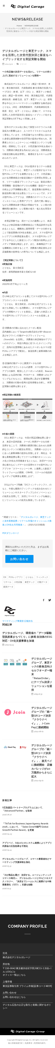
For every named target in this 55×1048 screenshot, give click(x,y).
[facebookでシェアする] (43, 600)
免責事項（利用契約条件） (36, 1043)
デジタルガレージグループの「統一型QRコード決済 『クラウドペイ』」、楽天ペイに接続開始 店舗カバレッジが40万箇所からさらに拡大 (41, 761)
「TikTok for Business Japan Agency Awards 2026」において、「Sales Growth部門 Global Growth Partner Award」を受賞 (25, 826)
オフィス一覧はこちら (14, 974)
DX (4, 577)
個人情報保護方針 (15, 1043)
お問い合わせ (19, 559)
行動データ (42, 582)
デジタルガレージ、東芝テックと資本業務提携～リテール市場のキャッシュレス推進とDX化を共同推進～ (26, 521)
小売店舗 (18, 582)
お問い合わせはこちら (14, 997)
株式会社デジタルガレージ (16, 957)
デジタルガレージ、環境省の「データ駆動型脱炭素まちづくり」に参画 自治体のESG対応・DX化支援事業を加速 (27, 636)
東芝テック (30, 582)
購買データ (8, 587)
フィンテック (42, 577)
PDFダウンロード (10, 533)
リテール (7, 582)
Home (19, 25)
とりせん (29, 577)
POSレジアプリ (16, 577)
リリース (23, 64)
